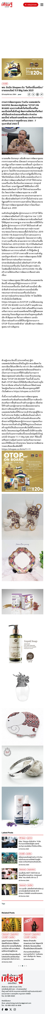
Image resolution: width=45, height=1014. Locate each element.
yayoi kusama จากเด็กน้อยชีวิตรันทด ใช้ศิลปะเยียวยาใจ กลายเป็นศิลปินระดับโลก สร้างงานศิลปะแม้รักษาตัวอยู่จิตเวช (11, 945)
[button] (18, 965)
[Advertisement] (22, 33)
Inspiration (31, 869)
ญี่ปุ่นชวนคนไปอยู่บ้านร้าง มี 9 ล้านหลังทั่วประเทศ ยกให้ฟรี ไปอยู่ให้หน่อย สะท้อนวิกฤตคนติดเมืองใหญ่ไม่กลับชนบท (31, 860)
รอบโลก (28, 854)
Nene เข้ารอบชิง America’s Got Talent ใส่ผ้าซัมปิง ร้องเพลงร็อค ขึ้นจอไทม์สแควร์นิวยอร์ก (33, 944)
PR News (22, 838)
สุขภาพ (29, 838)
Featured (22, 869)
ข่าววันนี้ (5, 84)
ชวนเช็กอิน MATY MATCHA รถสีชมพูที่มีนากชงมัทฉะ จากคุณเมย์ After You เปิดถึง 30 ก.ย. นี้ (30, 875)
